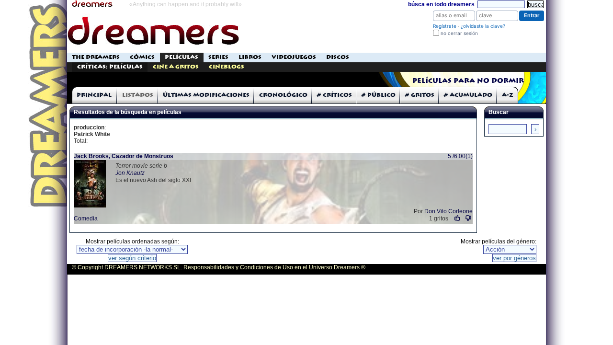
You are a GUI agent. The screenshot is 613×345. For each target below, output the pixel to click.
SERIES (218, 57)
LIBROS (249, 57)
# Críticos (334, 95)
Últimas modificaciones (206, 95)
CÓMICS (142, 57)
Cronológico (283, 95)
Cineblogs (226, 66)
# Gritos (419, 95)
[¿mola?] (457, 218)
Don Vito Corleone (448, 211)
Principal (94, 95)
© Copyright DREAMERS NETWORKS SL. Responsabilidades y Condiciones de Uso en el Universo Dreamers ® (218, 267)
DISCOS (337, 57)
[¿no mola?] (468, 218)
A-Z (507, 95)
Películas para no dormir (468, 81)
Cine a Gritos (176, 66)
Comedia (86, 218)
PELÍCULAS (181, 57)
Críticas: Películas (110, 66)
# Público (379, 95)
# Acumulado (468, 95)
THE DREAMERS (96, 57)
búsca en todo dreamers (441, 4)
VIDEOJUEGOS (294, 57)
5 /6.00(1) (460, 156)
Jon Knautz (130, 173)
